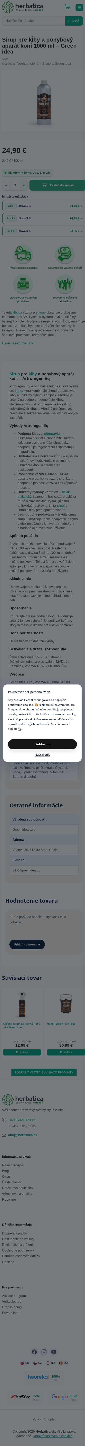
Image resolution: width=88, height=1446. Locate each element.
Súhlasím (42, 744)
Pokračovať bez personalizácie (29, 692)
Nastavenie (42, 754)
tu (19, 728)
